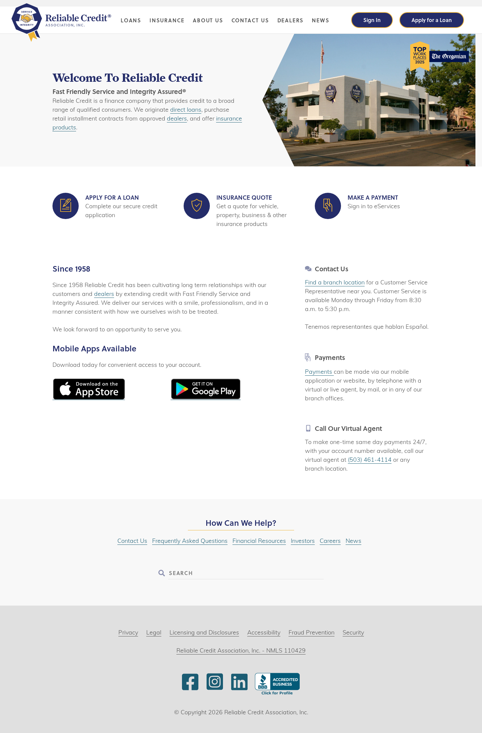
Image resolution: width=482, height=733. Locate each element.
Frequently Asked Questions (190, 540)
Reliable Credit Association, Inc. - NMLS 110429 (241, 650)
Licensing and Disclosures (204, 632)
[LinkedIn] (239, 689)
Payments (319, 371)
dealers (177, 118)
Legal (153, 632)
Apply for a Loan (432, 20)
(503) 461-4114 (370, 459)
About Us (208, 20)
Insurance (167, 20)
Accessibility (263, 632)
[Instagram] (215, 689)
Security (353, 632)
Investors (303, 540)
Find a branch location (335, 282)
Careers (330, 540)
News (320, 20)
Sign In (372, 20)
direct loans (185, 109)
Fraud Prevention (311, 632)
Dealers (290, 20)
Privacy (128, 632)
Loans (131, 20)
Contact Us (250, 20)
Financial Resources (259, 540)
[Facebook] (190, 689)
